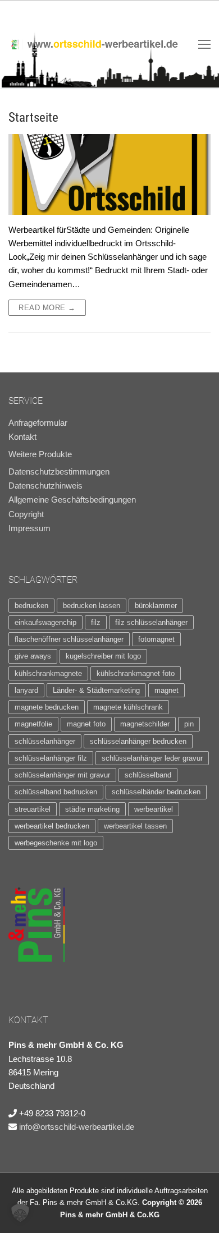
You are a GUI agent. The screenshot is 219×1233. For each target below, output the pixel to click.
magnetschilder (145, 724)
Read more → (47, 307)
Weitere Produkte (40, 454)
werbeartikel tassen (135, 826)
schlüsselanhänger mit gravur (62, 775)
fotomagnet (156, 639)
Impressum (29, 528)
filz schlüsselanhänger (151, 622)
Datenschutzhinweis (45, 485)
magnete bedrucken (47, 707)
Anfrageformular (37, 423)
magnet (166, 690)
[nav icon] (204, 44)
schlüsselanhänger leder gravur (152, 758)
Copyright (26, 514)
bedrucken (31, 605)
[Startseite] (109, 174)
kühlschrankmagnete (48, 673)
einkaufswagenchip (45, 622)
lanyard (26, 690)
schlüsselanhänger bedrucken (138, 741)
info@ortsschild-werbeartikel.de (76, 1126)
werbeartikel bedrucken (52, 826)
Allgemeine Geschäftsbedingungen (72, 499)
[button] (20, 1213)
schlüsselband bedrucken (56, 792)
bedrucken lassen (91, 605)
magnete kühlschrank (128, 707)
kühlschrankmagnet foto (136, 673)
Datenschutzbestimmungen (59, 471)
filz (96, 622)
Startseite (33, 117)
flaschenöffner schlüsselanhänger (69, 639)
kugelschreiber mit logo (103, 656)
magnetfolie (33, 724)
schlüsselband (148, 775)
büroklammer (156, 605)
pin (189, 724)
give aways (33, 656)
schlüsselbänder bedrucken (156, 792)
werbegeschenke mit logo (56, 843)
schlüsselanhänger (45, 741)
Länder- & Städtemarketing (96, 690)
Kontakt (22, 437)
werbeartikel (153, 809)
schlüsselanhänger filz (51, 758)
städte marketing (92, 809)
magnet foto (86, 724)
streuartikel (33, 809)
